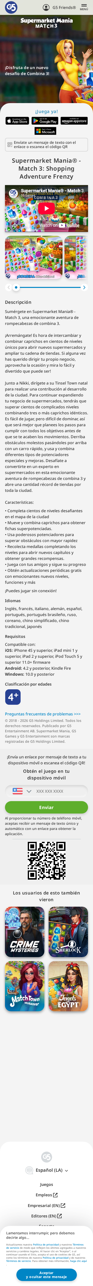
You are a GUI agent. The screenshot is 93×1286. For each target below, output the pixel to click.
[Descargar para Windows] (45, 131)
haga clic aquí (78, 1261)
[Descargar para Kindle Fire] (74, 121)
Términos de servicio (18, 1261)
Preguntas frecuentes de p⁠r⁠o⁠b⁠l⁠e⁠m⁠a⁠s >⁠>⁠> (43, 714)
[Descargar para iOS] (17, 121)
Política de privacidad (46, 1244)
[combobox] (18, 791)
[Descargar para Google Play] (44, 121)
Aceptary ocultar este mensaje (46, 1274)
